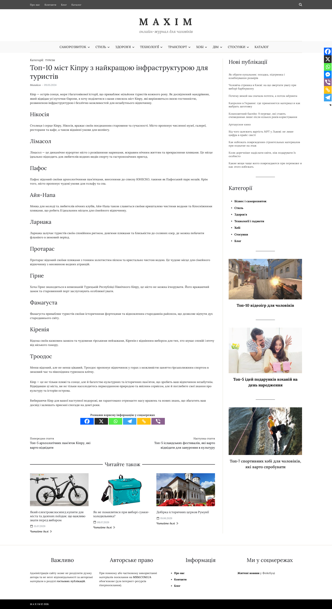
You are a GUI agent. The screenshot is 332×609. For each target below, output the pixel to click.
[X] (101, 421)
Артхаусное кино (240, 124)
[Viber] (158, 421)
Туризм (50, 60)
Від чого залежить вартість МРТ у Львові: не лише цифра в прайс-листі (261, 133)
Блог (64, 4)
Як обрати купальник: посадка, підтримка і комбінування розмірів (257, 76)
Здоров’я (123, 47)
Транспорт (177, 47)
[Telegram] (129, 421)
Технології (149, 47)
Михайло (35, 85)
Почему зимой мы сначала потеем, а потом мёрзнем (263, 96)
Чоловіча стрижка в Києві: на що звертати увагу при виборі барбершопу (262, 87)
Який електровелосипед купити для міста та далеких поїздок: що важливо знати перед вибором (57, 516)
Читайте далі (39, 531)
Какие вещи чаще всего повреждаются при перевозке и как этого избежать (265, 165)
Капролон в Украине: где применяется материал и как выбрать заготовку (264, 105)
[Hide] (330, 105)
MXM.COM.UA (142, 577)
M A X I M (166, 22)
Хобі (199, 47)
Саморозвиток (73, 47)
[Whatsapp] (115, 421)
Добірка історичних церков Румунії (182, 512)
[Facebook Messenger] (328, 74)
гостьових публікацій (71, 581)
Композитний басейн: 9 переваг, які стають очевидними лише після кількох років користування (263, 115)
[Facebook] (87, 421)
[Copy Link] (144, 421)
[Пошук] (300, 4)
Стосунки (236, 47)
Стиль (100, 47)
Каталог (76, 4)
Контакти (50, 4)
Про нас (35, 4)
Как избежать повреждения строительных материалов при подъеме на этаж (264, 144)
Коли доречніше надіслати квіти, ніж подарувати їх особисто (262, 154)
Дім (216, 47)
